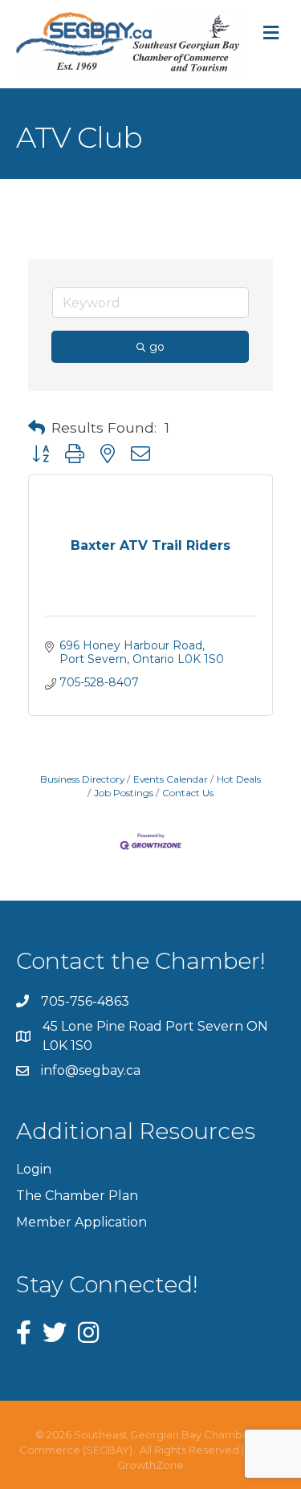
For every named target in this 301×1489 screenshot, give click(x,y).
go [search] (157, 347)
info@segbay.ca (90, 1070)
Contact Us (188, 793)
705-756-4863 (85, 1001)
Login (33, 1169)
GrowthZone (150, 1464)
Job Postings (123, 793)
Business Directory (82, 779)
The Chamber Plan (77, 1195)
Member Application (81, 1222)
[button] (36, 428)
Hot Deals (239, 779)
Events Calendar (170, 779)
